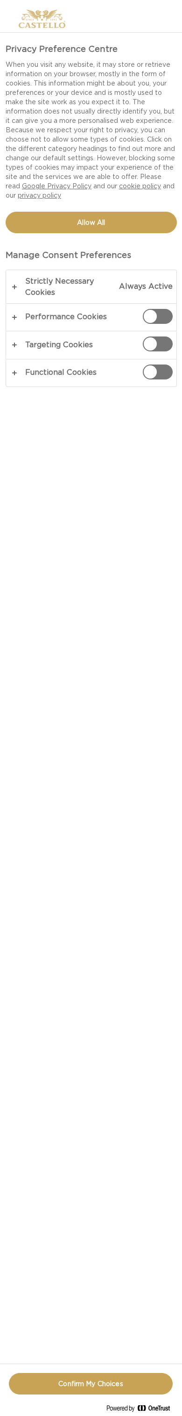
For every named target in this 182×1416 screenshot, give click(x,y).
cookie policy (140, 186)
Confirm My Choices (90, 1383)
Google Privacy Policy (56, 186)
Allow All (91, 222)
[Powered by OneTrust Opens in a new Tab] (141, 1410)
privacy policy (39, 195)
